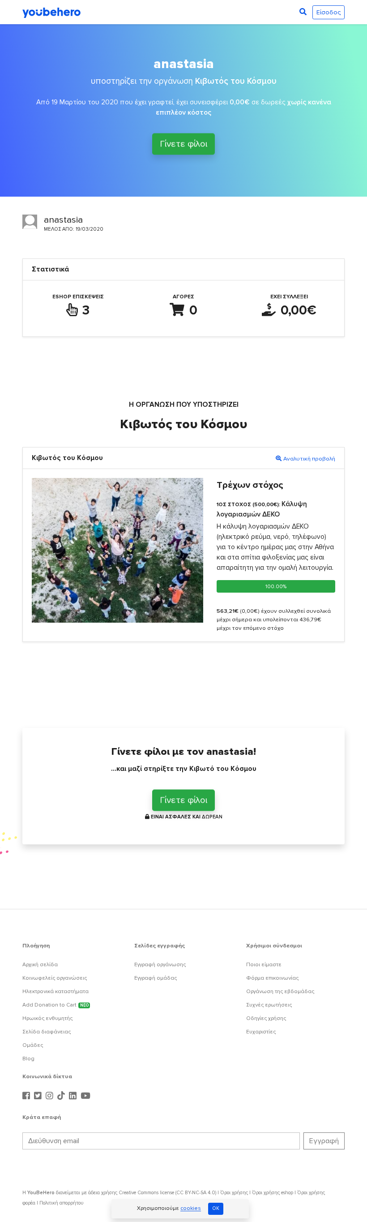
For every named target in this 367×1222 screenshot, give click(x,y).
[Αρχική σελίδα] (51, 12)
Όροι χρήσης (234, 1193)
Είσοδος (328, 12)
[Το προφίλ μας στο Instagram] (50, 1096)
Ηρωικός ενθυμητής (47, 1018)
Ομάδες (32, 1045)
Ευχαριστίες (261, 1031)
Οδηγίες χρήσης (266, 1018)
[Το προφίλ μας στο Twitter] (39, 1096)
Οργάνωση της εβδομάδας (280, 991)
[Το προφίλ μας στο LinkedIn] (74, 1096)
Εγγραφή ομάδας (155, 978)
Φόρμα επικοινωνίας (272, 978)
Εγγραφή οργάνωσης (160, 964)
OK (215, 1208)
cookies (190, 1208)
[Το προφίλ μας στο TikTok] (62, 1096)
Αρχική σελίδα (40, 964)
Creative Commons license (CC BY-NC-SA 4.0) (167, 1193)
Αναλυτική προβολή (309, 458)
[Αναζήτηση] (303, 12)
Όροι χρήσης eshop (272, 1193)
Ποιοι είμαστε (264, 964)
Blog (28, 1058)
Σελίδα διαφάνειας (46, 1031)
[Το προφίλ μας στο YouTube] (85, 1096)
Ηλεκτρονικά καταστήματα (55, 991)
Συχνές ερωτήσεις (269, 1005)
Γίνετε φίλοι (183, 143)
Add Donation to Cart (55, 1005)
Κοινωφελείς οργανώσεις (54, 978)
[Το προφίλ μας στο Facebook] (27, 1096)
